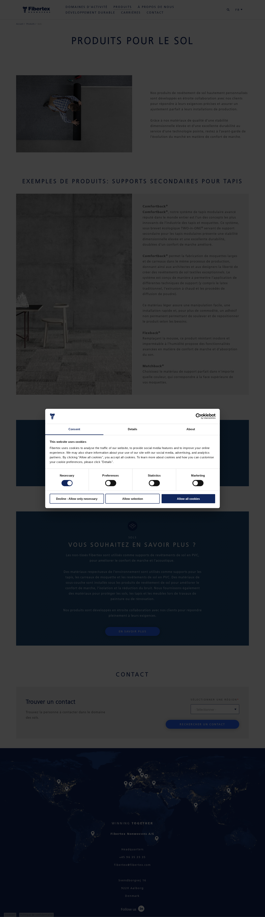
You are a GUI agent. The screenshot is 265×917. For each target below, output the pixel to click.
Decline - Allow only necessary (76, 498)
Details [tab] (132, 429)
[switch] (110, 483)
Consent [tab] (74, 429)
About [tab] (190, 429)
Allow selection (132, 498)
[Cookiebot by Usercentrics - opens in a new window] (199, 416)
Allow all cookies (188, 498)
